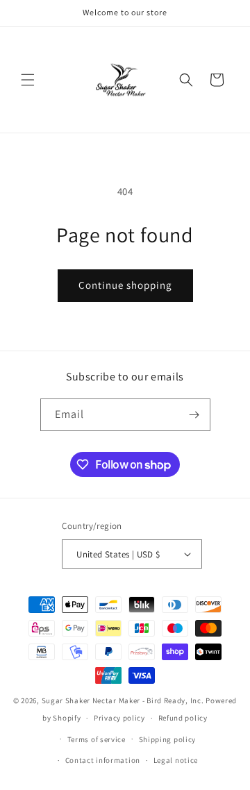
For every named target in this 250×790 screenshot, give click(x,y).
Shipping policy (168, 739)
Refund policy (183, 718)
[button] (27, 80)
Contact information (102, 760)
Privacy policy (119, 718)
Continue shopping (125, 285)
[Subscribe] (194, 414)
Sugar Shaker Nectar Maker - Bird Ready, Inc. (123, 700)
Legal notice (175, 760)
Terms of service (96, 739)
